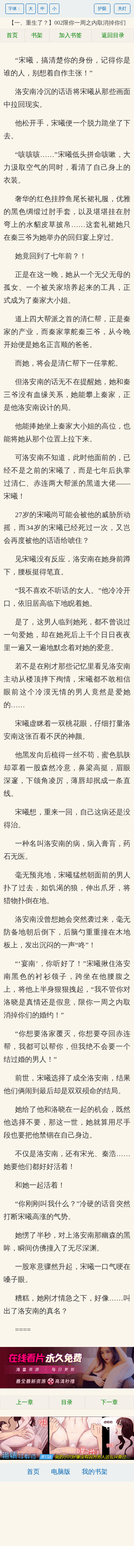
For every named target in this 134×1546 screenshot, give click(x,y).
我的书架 (95, 1471)
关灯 (122, 8)
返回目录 (112, 35)
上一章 (24, 1402)
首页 (12, 35)
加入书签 (70, 35)
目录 (67, 1402)
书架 (37, 35)
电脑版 (60, 1471)
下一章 (109, 1402)
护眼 (102, 8)
